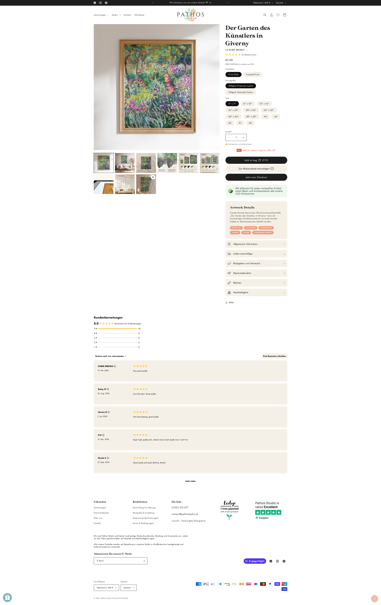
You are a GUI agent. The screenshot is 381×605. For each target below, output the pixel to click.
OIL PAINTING (251, 228)
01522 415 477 (180, 507)
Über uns (98, 518)
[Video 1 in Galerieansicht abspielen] (146, 184)
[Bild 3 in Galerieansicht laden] (146, 163)
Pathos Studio (106, 598)
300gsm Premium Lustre (240, 85)
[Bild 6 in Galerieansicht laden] (210, 163)
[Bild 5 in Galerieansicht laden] (188, 163)
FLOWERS (235, 232)
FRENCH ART (236, 228)
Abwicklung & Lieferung (144, 507)
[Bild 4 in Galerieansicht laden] (167, 163)
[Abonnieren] (144, 560)
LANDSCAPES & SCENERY (263, 232)
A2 (229, 122)
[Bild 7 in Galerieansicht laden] (104, 184)
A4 (265, 116)
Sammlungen (100, 507)
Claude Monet (235, 50)
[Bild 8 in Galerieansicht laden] (125, 184)
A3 (275, 116)
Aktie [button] (231, 302)
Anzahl (228, 131)
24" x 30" (269, 110)
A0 (250, 122)
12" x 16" (264, 103)
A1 (240, 122)
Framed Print (252, 74)
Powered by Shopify (120, 598)
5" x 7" (232, 103)
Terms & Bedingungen (143, 523)
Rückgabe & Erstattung (143, 512)
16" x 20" (233, 110)
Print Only (233, 74)
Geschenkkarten (101, 512)
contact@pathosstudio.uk (185, 514)
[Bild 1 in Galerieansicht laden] (104, 163)
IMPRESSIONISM (266, 228)
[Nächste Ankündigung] (228, 3)
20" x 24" (251, 110)
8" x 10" (247, 103)
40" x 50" (251, 116)
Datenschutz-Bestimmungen (146, 518)
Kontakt (97, 523)
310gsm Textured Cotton (240, 92)
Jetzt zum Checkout (256, 177)
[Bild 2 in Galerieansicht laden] (125, 163)
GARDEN (246, 232)
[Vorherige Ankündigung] (153, 3)
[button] (101, 15)
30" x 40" (233, 116)
